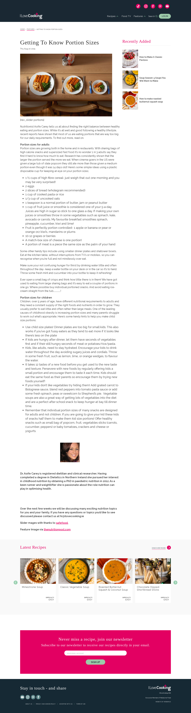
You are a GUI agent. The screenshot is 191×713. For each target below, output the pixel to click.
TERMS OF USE (80, 704)
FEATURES (30, 29)
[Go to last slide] (16, 582)
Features (138, 16)
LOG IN (165, 16)
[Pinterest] (160, 7)
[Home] (31, 16)
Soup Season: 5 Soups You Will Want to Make (152, 79)
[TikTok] (138, 7)
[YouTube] (167, 7)
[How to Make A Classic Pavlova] (130, 59)
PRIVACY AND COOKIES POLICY (45, 704)
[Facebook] (153, 7)
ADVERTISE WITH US (65, 704)
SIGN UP (95, 662)
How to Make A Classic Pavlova (150, 58)
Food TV (126, 16)
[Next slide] (175, 582)
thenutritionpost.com (57, 529)
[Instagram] (145, 7)
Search (151, 16)
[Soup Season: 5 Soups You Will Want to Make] (130, 80)
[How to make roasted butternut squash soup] (130, 100)
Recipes (111, 16)
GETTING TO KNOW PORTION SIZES (49, 29)
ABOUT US (28, 704)
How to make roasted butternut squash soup (151, 100)
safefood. (62, 522)
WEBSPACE (167, 701)
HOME (22, 29)
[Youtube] (22, 697)
